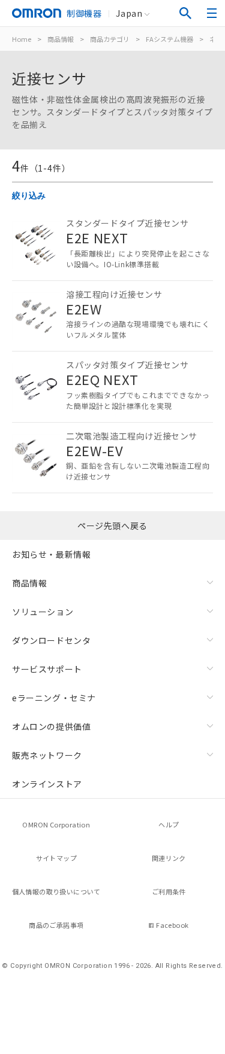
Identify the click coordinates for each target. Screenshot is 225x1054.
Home (21, 39)
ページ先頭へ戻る (112, 525)
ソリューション (42, 612)
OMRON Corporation (56, 824)
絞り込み (29, 195)
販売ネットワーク (47, 755)
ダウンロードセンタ (51, 640)
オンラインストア (47, 784)
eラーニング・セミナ (54, 698)
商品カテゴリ (110, 39)
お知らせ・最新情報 (51, 554)
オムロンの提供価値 (51, 726)
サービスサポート (47, 669)
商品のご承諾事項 (56, 925)
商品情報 (60, 39)
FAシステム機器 (169, 39)
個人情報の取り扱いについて (56, 891)
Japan (129, 13)
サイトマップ (56, 858)
